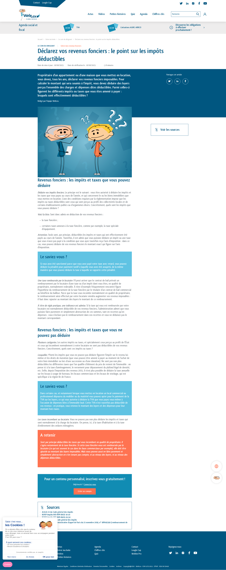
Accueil (40, 39)
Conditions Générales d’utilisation (81, 566)
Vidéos (101, 14)
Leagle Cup (47, 3)
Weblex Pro (136, 554)
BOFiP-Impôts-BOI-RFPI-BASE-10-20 (56, 515)
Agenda (143, 14)
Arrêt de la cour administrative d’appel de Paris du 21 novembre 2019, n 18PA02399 (76, 523)
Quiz (133, 14)
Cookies (112, 566)
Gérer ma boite (50, 39)
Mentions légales (62, 566)
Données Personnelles (101, 566)
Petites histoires (118, 14)
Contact (36, 3)
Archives (119, 566)
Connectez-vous (90, 485)
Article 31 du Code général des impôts (57, 512)
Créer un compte (85, 491)
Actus (90, 14)
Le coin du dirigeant (65, 39)
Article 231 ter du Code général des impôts (59, 520)
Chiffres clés (158, 14)
